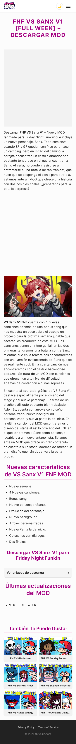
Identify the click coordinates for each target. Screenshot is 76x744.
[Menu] (68, 6)
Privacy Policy (26, 727)
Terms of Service (48, 727)
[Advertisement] (38, 87)
